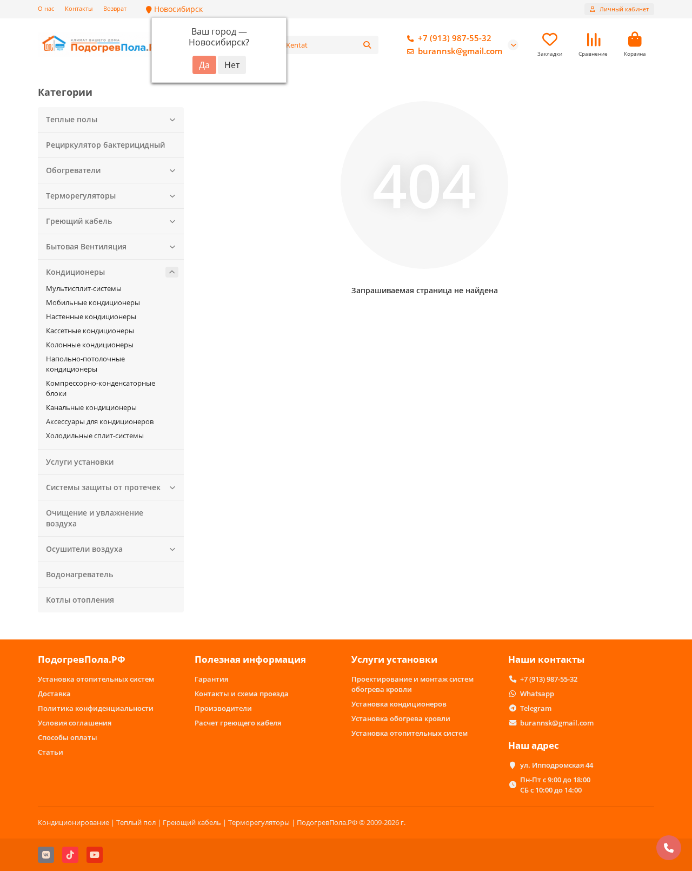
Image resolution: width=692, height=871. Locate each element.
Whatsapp (537, 693)
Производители (223, 708)
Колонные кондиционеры (90, 344)
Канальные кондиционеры (91, 407)
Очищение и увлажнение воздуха (94, 518)
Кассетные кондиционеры (90, 330)
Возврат (115, 8)
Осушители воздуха (84, 549)
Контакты (78, 8)
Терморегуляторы (81, 195)
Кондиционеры (75, 272)
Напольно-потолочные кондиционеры (85, 364)
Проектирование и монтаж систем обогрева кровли (412, 684)
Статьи (50, 752)
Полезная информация (250, 659)
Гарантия (211, 679)
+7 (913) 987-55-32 (454, 38)
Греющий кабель (79, 221)
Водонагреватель (79, 574)
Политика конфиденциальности (96, 708)
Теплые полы (71, 119)
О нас (46, 8)
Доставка (54, 693)
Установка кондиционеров (399, 704)
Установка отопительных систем (96, 679)
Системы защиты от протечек (103, 487)
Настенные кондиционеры (91, 316)
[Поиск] (367, 45)
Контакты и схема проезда (242, 693)
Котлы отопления (80, 600)
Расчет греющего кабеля (238, 723)
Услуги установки (80, 462)
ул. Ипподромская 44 (556, 765)
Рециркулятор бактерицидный (105, 145)
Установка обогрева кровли (400, 718)
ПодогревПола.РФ (81, 659)
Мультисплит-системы (84, 288)
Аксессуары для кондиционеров (100, 421)
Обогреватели (73, 170)
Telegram (535, 708)
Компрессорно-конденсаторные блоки (100, 388)
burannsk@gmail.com (460, 51)
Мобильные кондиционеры (93, 302)
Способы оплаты (67, 737)
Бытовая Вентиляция (86, 246)
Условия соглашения (74, 723)
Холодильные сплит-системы (95, 435)
